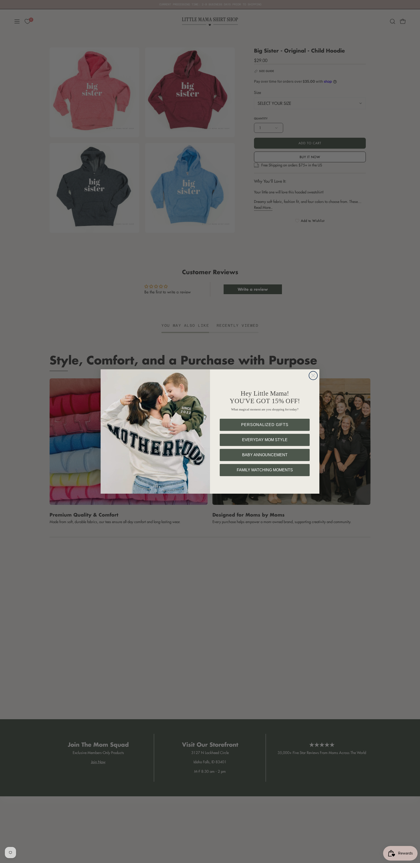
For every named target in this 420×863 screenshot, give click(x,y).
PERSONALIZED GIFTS (265, 425)
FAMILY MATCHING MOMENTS (265, 470)
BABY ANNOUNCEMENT (265, 455)
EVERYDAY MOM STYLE (265, 440)
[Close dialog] (313, 375)
